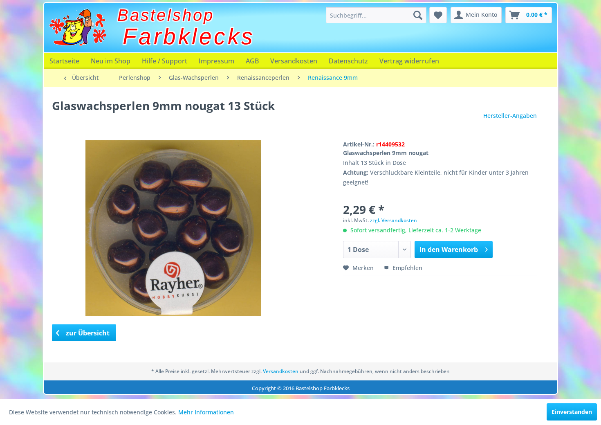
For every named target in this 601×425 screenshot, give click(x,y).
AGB (252, 60)
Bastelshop (165, 15)
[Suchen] (417, 15)
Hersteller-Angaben (510, 115)
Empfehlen (406, 268)
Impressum (216, 60)
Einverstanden (572, 412)
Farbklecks (189, 36)
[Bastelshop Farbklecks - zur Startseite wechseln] (78, 27)
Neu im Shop (110, 60)
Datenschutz (348, 60)
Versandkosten (293, 60)
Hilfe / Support (164, 60)
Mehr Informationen (206, 412)
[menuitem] (376, 15)
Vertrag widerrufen (409, 60)
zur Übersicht (87, 332)
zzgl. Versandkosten (393, 220)
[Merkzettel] (438, 15)
